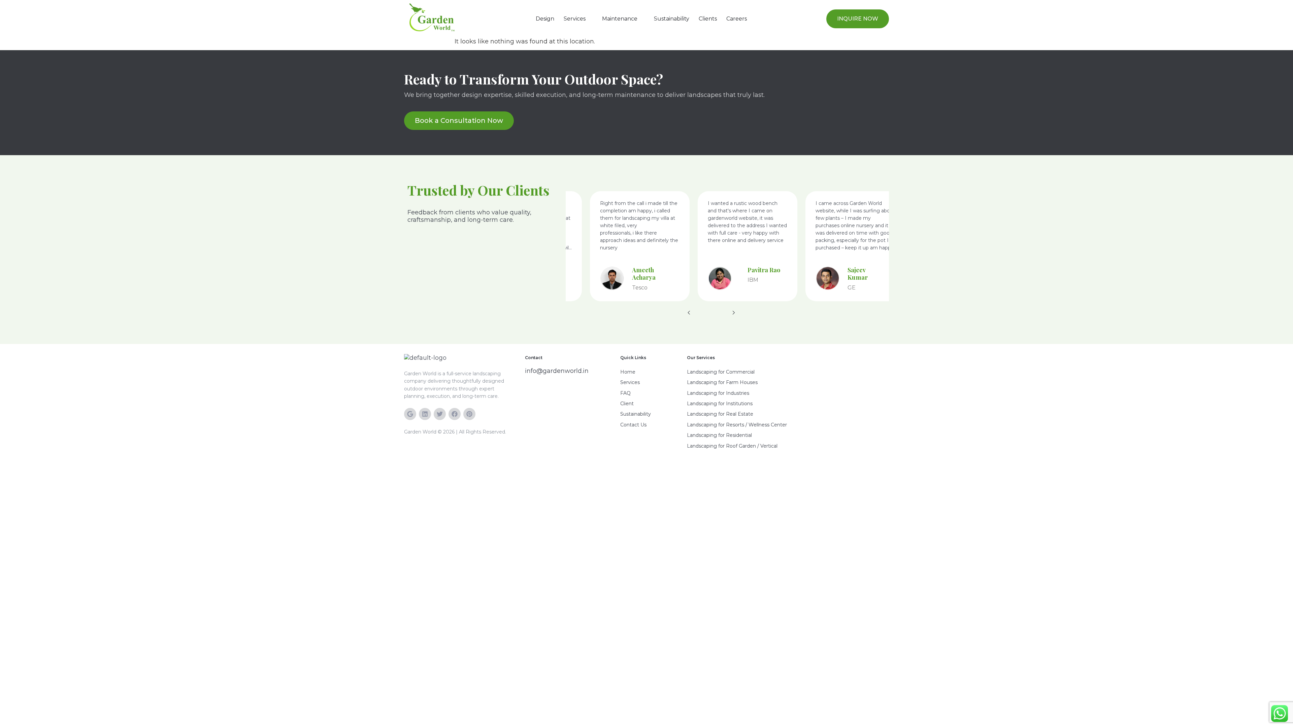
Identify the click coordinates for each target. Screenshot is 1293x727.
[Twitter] (440, 414)
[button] (578, 19)
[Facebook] (455, 414)
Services (575, 18)
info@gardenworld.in (557, 371)
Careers (736, 18)
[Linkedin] (425, 414)
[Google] (410, 414)
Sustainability (671, 18)
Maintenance (619, 18)
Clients (708, 18)
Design (545, 18)
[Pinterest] (469, 414)
